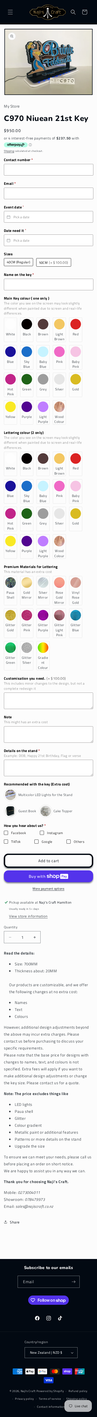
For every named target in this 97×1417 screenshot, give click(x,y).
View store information (28, 916)
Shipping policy (76, 1399)
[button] (10, 12)
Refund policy (78, 1391)
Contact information (51, 1407)
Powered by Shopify (50, 1391)
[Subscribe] (73, 1282)
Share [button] (15, 1222)
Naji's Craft (28, 1391)
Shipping (9, 151)
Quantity (10, 927)
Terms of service (50, 1399)
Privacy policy (24, 1399)
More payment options (48, 888)
